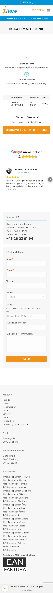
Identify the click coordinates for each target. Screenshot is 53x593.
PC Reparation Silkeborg (15, 501)
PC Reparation (10, 550)
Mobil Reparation (11, 546)
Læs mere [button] (11, 189)
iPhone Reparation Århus (15, 505)
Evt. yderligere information (19, 334)
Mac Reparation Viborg (14, 526)
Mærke (10, 292)
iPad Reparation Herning (15, 480)
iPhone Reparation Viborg (15, 519)
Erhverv (6, 414)
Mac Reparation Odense (15, 539)
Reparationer (9, 407)
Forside (6, 400)
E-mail (10, 270)
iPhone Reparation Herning (16, 477)
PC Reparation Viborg (13, 529)
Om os (6, 403)
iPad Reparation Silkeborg (15, 494)
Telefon (10, 281)
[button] (3, 179)
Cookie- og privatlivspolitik (15, 424)
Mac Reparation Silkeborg (15, 498)
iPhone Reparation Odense (16, 532)
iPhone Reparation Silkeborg (17, 491)
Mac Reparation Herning (15, 484)
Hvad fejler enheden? (16, 323)
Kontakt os (8, 421)
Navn (9, 259)
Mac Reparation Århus (14, 512)
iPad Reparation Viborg (14, 522)
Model (9, 304)
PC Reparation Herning (14, 487)
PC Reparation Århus (13, 515)
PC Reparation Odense (14, 543)
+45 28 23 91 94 (19, 239)
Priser (5, 410)
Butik (5, 417)
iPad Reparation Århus (14, 508)
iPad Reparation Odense (15, 536)
